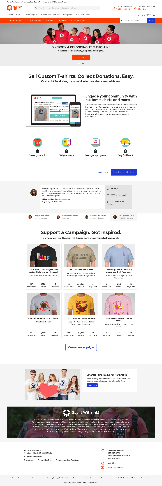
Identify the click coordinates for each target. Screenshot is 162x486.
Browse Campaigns (16, 20)
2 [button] (83, 64)
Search (151, 20)
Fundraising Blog (45, 460)
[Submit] (36, 7)
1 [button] (79, 64)
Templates (49, 20)
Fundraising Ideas (77, 20)
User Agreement (107, 478)
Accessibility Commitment (89, 478)
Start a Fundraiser (123, 172)
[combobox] (67, 8)
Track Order (29, 460)
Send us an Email (115, 467)
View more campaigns (81, 347)
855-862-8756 (114, 458)
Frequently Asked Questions (67, 460)
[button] (146, 9)
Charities (62, 20)
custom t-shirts (40, 478)
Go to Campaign (43, 265)
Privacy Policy (52, 478)
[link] (14, 8)
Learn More (81, 57)
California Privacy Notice (68, 478)
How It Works (35, 20)
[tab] (39, 217)
